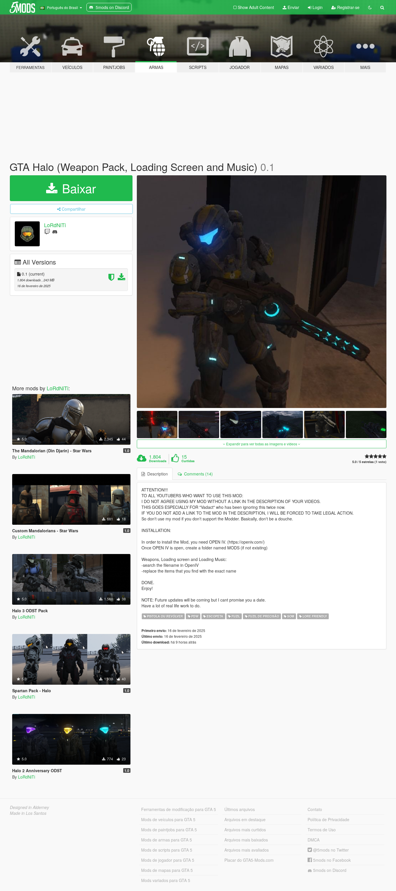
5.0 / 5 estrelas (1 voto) (369, 461)
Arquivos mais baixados (246, 840)
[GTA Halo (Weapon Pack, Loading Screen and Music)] (262, 291)
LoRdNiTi (55, 225)
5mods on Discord (329, 870)
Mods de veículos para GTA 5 (168, 819)
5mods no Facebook (331, 860)
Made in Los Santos (28, 813)
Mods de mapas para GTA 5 (167, 870)
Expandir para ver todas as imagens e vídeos (261, 443)
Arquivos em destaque (245, 819)
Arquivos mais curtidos (245, 829)
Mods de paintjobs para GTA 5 (169, 829)
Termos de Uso (322, 829)
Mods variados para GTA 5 (165, 880)
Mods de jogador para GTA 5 (167, 860)
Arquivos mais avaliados (246, 850)
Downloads (157, 461)
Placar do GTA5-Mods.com (249, 860)
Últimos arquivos (239, 809)
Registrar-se (347, 7)
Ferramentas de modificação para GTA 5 (178, 809)
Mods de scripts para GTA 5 (166, 850)
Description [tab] (156, 474)
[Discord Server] (55, 231)
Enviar (292, 7)
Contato (315, 809)
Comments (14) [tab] (197, 474)
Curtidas (188, 461)
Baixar (77, 188)
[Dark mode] (370, 7)
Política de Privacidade (328, 819)
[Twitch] (47, 231)
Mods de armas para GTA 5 (166, 840)
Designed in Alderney (29, 807)
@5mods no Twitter (330, 850)
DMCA (313, 840)
